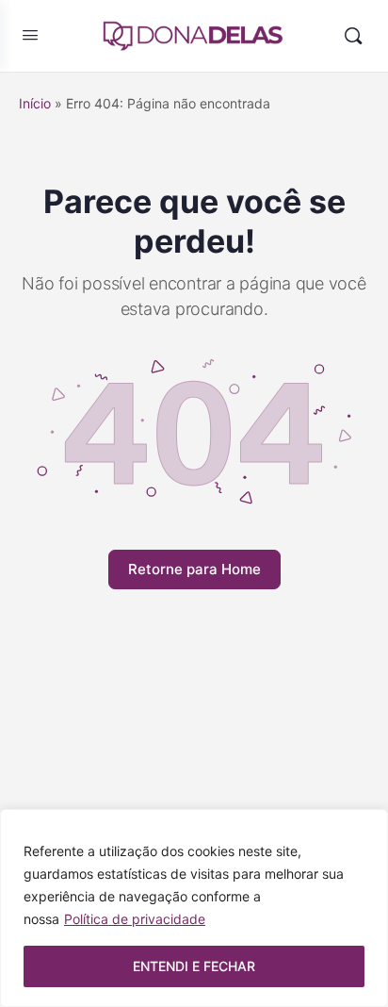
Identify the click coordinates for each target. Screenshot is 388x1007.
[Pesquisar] (353, 36)
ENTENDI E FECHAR (194, 966)
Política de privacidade (134, 919)
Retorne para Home (194, 569)
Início (35, 103)
